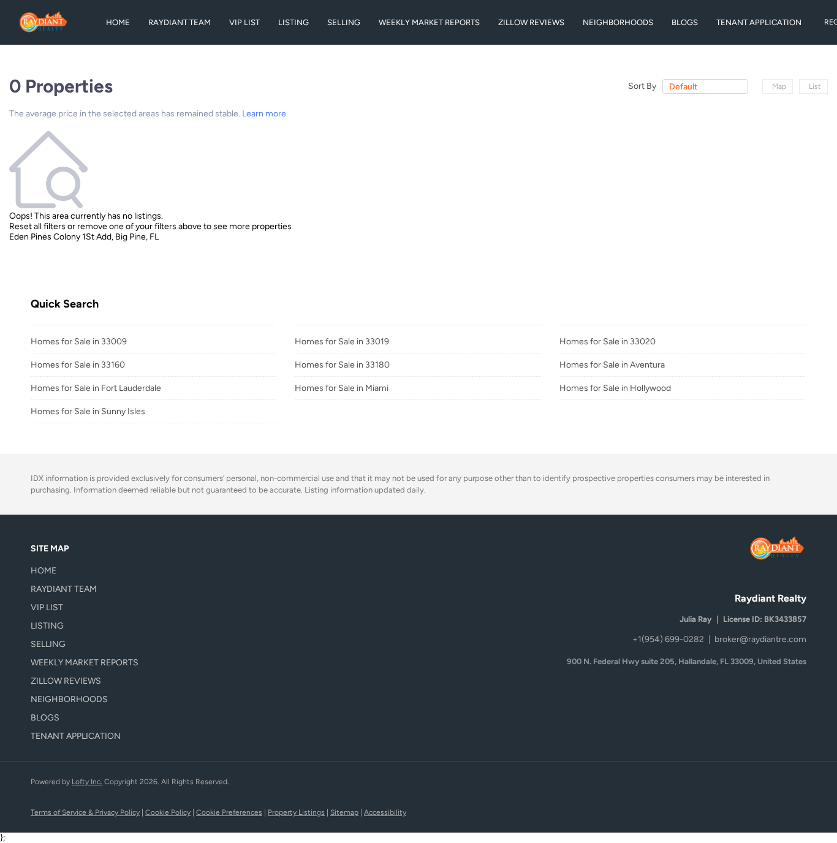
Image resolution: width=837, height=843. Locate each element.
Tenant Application (758, 22)
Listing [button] (293, 22)
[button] (88, 571)
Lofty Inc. (87, 781)
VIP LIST (244, 22)
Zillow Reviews (531, 22)
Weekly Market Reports (429, 22)
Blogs (685, 22)
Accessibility (385, 812)
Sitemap (344, 812)
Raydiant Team (179, 22)
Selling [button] (343, 22)
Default (683, 86)
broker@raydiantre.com (760, 639)
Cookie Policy (168, 812)
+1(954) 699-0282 (668, 639)
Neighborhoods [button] (618, 22)
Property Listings (296, 812)
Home (118, 22)
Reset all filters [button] (37, 226)
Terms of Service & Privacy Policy (85, 812)
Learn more (264, 113)
